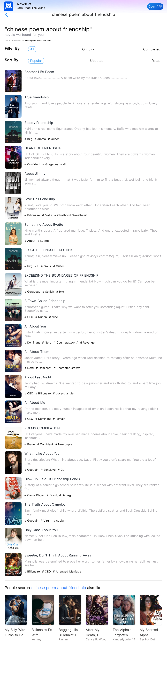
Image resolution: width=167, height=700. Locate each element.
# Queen (54, 139)
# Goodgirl (32, 469)
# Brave (30, 444)
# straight (59, 520)
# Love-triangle (63, 393)
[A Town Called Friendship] (13, 320)
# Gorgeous (51, 164)
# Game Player (35, 495)
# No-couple (63, 444)
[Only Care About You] (13, 549)
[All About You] (13, 346)
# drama (41, 139)
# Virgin (46, 520)
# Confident (32, 164)
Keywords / (17, 40)
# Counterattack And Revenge (74, 342)
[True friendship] (13, 117)
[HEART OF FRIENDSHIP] (13, 168)
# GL (64, 164)
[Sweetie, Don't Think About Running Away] (13, 575)
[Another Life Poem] (13, 91)
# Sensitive (49, 469)
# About (30, 240)
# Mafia (47, 215)
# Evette (43, 240)
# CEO (29, 317)
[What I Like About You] (13, 473)
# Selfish (48, 291)
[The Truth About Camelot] (13, 524)
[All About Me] (13, 422)
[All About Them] (13, 371)
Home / (8, 40)
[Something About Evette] (13, 244)
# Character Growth (67, 368)
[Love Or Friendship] (13, 219)
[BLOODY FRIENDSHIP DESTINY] (13, 269)
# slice (53, 317)
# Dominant (32, 342)
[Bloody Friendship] (13, 142)
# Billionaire (32, 215)
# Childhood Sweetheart (70, 215)
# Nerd (47, 342)
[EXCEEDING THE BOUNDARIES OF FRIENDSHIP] (13, 295)
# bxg (28, 139)
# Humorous (43, 266)
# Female (59, 418)
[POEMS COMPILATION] (13, 448)
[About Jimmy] (13, 193)
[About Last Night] (13, 397)
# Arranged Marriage (67, 571)
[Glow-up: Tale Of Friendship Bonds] (13, 499)
